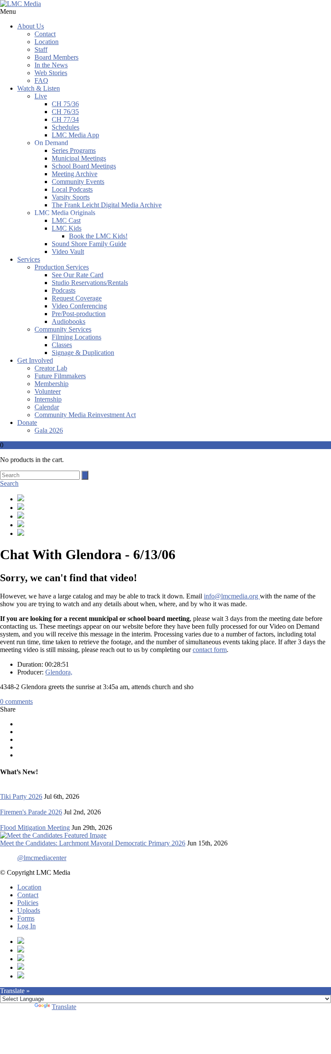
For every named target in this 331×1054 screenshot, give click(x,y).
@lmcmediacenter (41, 857)
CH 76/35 (65, 111)
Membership (51, 383)
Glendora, (58, 672)
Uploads (28, 910)
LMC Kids (66, 228)
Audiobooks (68, 321)
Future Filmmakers (60, 376)
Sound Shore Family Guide (89, 243)
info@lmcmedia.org (232, 596)
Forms (25, 918)
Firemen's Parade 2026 (31, 812)
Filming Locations (76, 337)
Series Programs (74, 150)
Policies (27, 902)
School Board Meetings (84, 166)
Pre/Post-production (79, 313)
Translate (64, 1006)
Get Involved (35, 360)
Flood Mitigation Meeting (35, 827)
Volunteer (47, 391)
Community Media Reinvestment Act (85, 414)
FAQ (41, 80)
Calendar (46, 407)
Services (28, 259)
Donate (27, 422)
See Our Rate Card (77, 275)
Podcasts (63, 290)
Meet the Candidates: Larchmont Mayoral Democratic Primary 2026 (92, 843)
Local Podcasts (72, 189)
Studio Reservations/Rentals (90, 282)
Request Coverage (77, 298)
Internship (48, 399)
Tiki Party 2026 (21, 796)
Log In (26, 926)
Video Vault (68, 251)
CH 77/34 (65, 119)
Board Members (56, 57)
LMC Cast (66, 220)
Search (9, 483)
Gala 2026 (48, 430)
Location (46, 41)
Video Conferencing (79, 306)
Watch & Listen (38, 88)
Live (40, 96)
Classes (62, 344)
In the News (51, 65)
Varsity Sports (71, 197)
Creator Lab (50, 368)
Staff (40, 49)
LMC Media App (75, 135)
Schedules (65, 127)
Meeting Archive (74, 173)
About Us (30, 26)
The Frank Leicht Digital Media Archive (107, 205)
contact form (210, 649)
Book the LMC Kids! (98, 236)
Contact (45, 34)
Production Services (61, 267)
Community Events (78, 181)
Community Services (62, 329)
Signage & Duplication (83, 352)
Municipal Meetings (79, 158)
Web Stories (50, 72)
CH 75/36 (65, 104)
